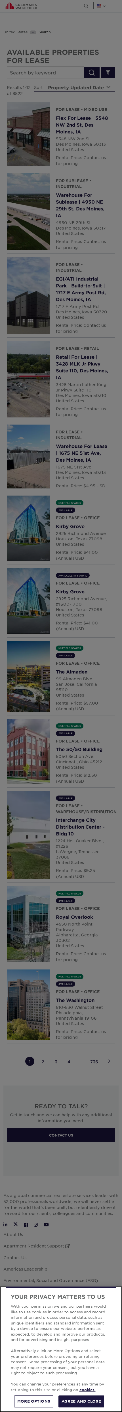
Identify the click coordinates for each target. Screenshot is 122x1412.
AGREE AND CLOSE (81, 1401)
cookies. (87, 1389)
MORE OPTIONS (33, 1401)
